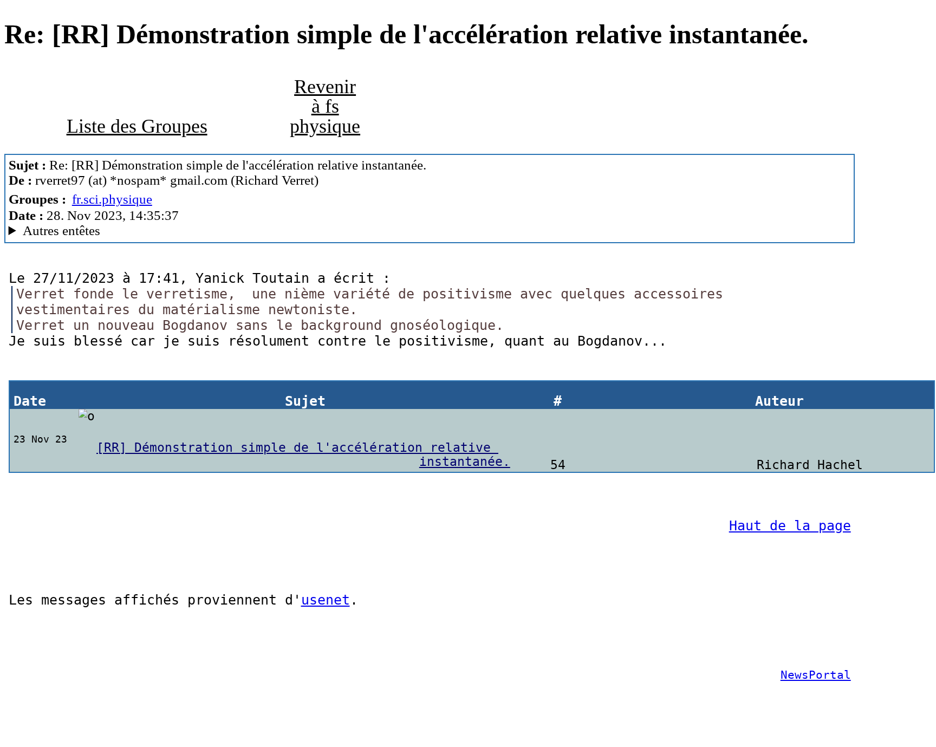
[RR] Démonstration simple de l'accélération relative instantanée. (303, 454)
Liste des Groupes (137, 126)
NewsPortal (816, 674)
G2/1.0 (232, 230)
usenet (325, 600)
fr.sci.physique (112, 199)
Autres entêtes (61, 230)
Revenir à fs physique (325, 106)
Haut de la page (790, 526)
